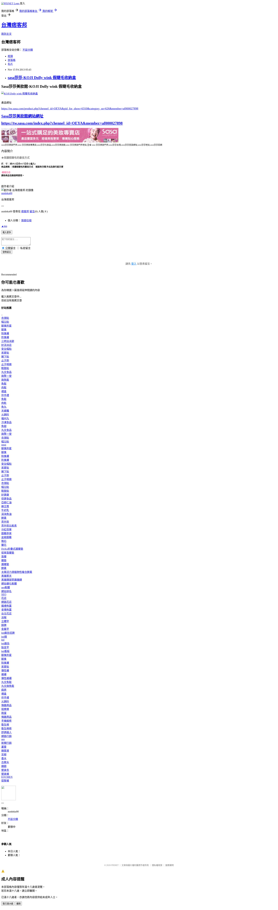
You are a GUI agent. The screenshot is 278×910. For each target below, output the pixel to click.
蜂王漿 (5, 506)
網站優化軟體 (9, 583)
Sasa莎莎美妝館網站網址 (22, 116)
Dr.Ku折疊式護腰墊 (12, 548)
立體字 (5, 621)
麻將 (3, 689)
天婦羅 (5, 410)
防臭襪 (5, 337)
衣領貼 (5, 318)
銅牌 (3, 625)
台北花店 (6, 613)
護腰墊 (5, 564)
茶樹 (3, 754)
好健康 (5, 494)
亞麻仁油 (6, 502)
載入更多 (7, 232)
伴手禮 (5, 395)
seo (3, 739)
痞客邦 (25, 211)
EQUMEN (7, 777)
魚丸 (3, 406)
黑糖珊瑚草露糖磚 (11, 579)
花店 (3, 598)
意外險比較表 (9, 525)
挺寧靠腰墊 (7, 552)
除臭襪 (5, 333)
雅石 (3, 541)
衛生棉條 (6, 728)
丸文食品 (6, 372)
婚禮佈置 (6, 605)
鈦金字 (5, 647)
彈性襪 (5, 670)
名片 (10, 64)
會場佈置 (6, 609)
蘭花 (3, 545)
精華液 (5, 750)
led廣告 (5, 643)
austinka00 (6, 193)
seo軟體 (5, 587)
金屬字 (5, 629)
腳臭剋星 (6, 325)
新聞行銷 (6, 743)
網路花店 (6, 602)
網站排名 (6, 591)
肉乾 (3, 403)
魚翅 (3, 426)
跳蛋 (3, 713)
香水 (3, 758)
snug (3, 444)
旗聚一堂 (6, 376)
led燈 (4, 636)
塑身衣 (5, 770)
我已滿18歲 (8, 903)
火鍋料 (5, 414)
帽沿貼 (5, 322)
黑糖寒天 (6, 576)
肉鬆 (3, 387)
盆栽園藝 (6, 537)
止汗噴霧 (6, 364)
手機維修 (6, 720)
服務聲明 (169, 865)
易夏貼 (5, 352)
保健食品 (6, 498)
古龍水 (5, 762)
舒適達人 (6, 732)
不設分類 (28, 49)
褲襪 (3, 674)
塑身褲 (5, 774)
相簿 (10, 56)
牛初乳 (5, 510)
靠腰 (3, 556)
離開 (18, 903)
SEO (3, 594)
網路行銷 (6, 736)
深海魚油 (6, 514)
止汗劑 (5, 360)
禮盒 (3, 391)
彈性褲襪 (6, 678)
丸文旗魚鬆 (7, 686)
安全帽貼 (6, 349)
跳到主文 (6, 34)
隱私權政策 (157, 865)
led (2, 639)
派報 (3, 617)
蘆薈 (3, 746)
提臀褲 (5, 780)
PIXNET (115, 865)
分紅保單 (6, 529)
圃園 (3, 766)
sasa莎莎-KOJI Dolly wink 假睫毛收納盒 (42, 77)
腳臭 (3, 329)
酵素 (3, 518)
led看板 (5, 651)
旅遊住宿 (26, 220)
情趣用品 (6, 705)
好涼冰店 (6, 345)
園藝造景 (6, 533)
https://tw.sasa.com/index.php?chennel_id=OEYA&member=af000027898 (62, 123)
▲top (4, 226)
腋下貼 (5, 356)
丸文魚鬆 (6, 682)
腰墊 (3, 560)
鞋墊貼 (5, 368)
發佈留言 (7, 252)
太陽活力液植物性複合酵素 (16, 572)
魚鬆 (3, 383)
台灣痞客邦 (14, 25)
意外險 (5, 521)
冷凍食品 (6, 422)
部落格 (11, 60)
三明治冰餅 (7, 341)
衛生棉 (5, 724)
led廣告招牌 (8, 633)
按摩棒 (5, 709)
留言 (32, 211)
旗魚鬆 (5, 379)
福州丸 (5, 418)
